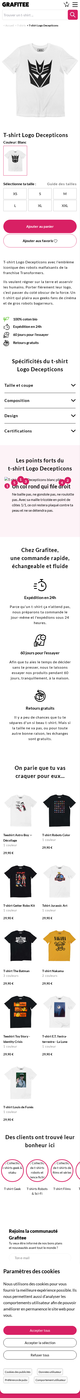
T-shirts (21, 25)
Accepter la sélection (40, 1343)
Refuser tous (40, 1355)
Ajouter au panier (40, 226)
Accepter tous (40, 1330)
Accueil (9, 25)
